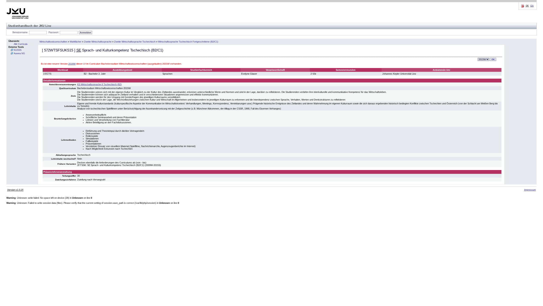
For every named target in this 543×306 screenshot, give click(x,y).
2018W (72, 63)
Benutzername (20, 32)
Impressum (530, 189)
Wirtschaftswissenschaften (53, 41)
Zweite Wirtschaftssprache (98, 41)
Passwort (53, 32)
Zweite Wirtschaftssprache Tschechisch (134, 41)
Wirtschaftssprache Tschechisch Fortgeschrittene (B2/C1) (188, 41)
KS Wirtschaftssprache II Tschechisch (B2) (99, 84)
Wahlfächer (75, 41)
